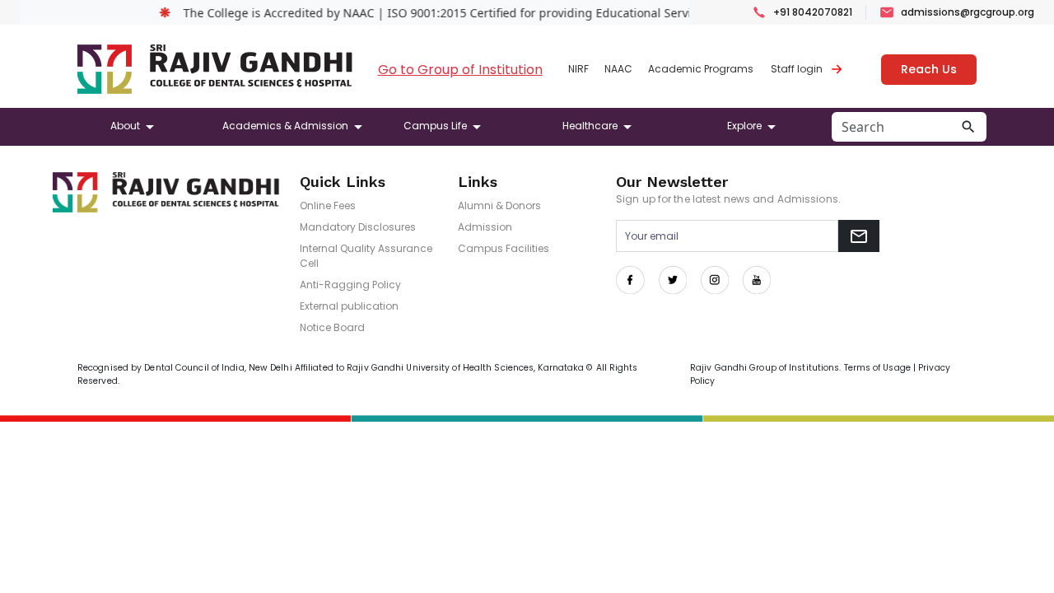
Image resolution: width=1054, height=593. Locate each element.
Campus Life (435, 126)
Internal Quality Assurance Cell (366, 255)
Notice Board (332, 327)
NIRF (578, 69)
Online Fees (328, 205)
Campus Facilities (503, 248)
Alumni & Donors (499, 205)
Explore (744, 126)
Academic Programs (700, 69)
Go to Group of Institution (460, 69)
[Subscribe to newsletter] (858, 236)
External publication (349, 306)
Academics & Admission (285, 126)
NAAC (618, 69)
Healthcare (590, 126)
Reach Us (929, 69)
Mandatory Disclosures (358, 227)
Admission (485, 227)
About (125, 126)
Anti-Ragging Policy (350, 285)
